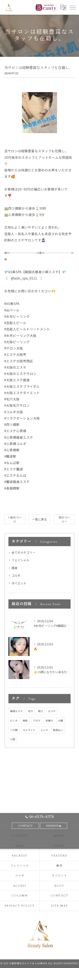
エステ (52, 711)
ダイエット (19, 583)
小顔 (12, 739)
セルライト (29, 730)
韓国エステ (16, 711)
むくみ (14, 720)
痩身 (14, 568)
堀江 (40, 711)
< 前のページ (15, 519)
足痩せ (49, 720)
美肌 (25, 720)
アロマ (36, 720)
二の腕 (14, 730)
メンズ (44, 730)
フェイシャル (20, 560)
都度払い (58, 730)
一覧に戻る (39, 519)
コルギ (16, 575)
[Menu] (72, 7)
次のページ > (64, 519)
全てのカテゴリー (23, 552)
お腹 (60, 720)
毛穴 (30, 711)
